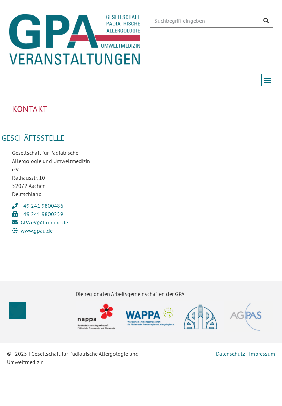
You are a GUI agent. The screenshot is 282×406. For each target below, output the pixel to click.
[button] (267, 80)
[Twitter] (17, 310)
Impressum (262, 353)
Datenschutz (230, 353)
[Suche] (266, 20)
